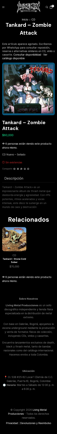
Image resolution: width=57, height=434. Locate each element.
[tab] (14, 178)
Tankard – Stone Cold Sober (14, 261)
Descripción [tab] (13, 178)
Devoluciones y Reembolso (35, 423)
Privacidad (12, 423)
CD (33, 19)
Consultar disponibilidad (27, 54)
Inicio (25, 19)
